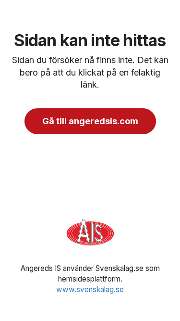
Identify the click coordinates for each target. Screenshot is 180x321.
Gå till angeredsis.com (90, 121)
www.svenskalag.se (90, 289)
